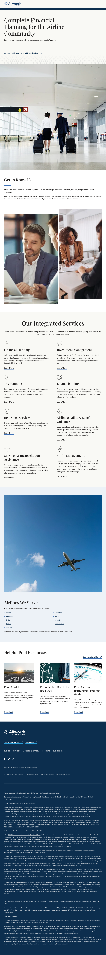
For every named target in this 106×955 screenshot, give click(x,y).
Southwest (58, 613)
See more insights (90, 657)
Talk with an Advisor (12, 742)
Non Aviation (59, 624)
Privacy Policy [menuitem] (8, 774)
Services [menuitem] (16, 751)
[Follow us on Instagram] (13, 759)
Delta (8, 620)
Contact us (29, 742)
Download (8, 712)
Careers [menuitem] (36, 751)
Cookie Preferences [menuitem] (31, 774)
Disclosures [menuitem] (19, 774)
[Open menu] (100, 4)
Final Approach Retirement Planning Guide (87, 690)
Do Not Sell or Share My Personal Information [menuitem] (55, 774)
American (9, 616)
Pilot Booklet (11, 687)
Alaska (8, 613)
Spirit (57, 616)
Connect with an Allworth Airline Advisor (21, 53)
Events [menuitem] (7, 751)
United (57, 620)
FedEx (8, 624)
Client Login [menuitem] (58, 751)
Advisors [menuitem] (26, 751)
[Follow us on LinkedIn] (5, 759)
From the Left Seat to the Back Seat (55, 688)
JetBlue (9, 627)
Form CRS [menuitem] (46, 751)
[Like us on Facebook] (9, 759)
